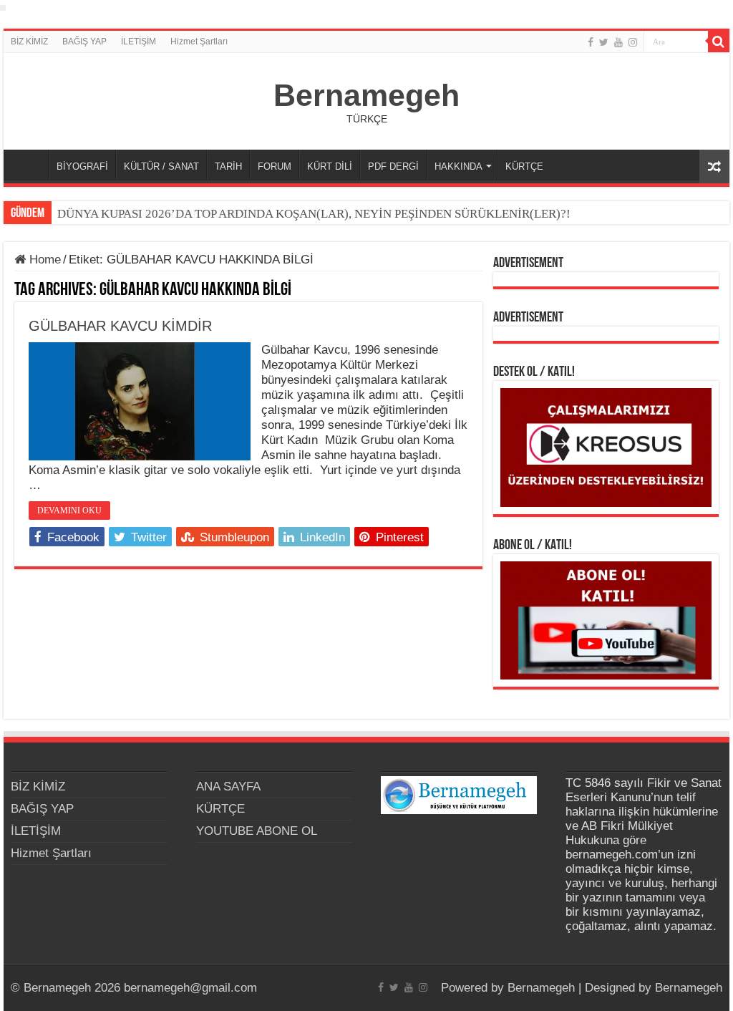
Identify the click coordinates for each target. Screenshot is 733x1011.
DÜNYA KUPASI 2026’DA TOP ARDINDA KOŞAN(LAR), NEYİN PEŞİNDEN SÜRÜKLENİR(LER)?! (314, 214)
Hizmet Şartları (199, 42)
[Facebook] (590, 42)
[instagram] (633, 42)
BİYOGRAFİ (82, 166)
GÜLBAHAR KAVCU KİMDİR (120, 326)
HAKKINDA (458, 166)
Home (43, 259)
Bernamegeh (366, 95)
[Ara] (718, 41)
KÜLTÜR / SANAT (161, 166)
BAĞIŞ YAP (84, 42)
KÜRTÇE (524, 166)
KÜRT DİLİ (329, 166)
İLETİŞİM (138, 42)
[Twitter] (604, 42)
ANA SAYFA (29, 165)
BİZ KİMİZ (29, 42)
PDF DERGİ (393, 166)
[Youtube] (618, 42)
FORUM (274, 166)
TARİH (228, 166)
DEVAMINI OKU (69, 510)
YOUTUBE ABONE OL (256, 831)
